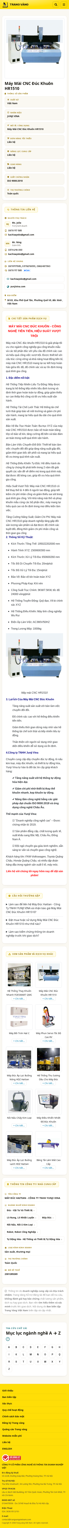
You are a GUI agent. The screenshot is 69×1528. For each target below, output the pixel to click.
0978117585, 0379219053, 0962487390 (29, 266)
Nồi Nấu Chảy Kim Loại (19, 1117)
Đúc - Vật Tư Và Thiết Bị (19, 1210)
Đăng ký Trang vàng (13, 1422)
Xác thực (7, 1403)
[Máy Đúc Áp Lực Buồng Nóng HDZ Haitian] (19, 1059)
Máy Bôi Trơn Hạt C (19, 1033)
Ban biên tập (9, 1397)
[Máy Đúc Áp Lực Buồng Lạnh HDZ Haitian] (19, 1144)
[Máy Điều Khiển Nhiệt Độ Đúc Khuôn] (48, 1101)
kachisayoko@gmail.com (21, 234)
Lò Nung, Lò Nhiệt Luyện (20, 1217)
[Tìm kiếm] (56, 4)
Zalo (28, 270)
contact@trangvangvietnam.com (16, 1519)
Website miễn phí (12, 1435)
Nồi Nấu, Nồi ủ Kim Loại (20, 1224)
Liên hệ (6, 1442)
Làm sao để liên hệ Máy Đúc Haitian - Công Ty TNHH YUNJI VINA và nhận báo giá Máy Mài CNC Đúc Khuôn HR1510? (33, 908)
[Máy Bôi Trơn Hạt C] (19, 1017)
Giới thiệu (7, 1390)
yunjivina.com (17, 286)
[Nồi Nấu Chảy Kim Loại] (19, 1101)
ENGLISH (7, 1448)
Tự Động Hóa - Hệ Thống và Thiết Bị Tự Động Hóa (33, 1239)
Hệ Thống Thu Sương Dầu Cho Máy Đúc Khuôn (48, 1079)
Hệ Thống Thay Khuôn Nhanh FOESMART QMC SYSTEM (19, 994)
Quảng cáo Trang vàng (14, 1429)
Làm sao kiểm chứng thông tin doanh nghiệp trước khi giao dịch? (30, 933)
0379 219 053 (15, 250)
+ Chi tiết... (19, 998)
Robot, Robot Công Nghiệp (21, 1232)
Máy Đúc (47, 1217)
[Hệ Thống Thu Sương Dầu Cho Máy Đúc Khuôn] (48, 1059)
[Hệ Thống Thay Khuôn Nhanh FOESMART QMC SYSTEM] (19, 974)
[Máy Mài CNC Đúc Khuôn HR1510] (48, 974)
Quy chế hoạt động (12, 1409)
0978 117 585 (15, 230)
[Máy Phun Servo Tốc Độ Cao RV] (48, 1017)
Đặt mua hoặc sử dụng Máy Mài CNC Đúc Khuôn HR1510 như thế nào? (32, 922)
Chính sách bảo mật (13, 1416)
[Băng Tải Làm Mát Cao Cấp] (48, 1144)
